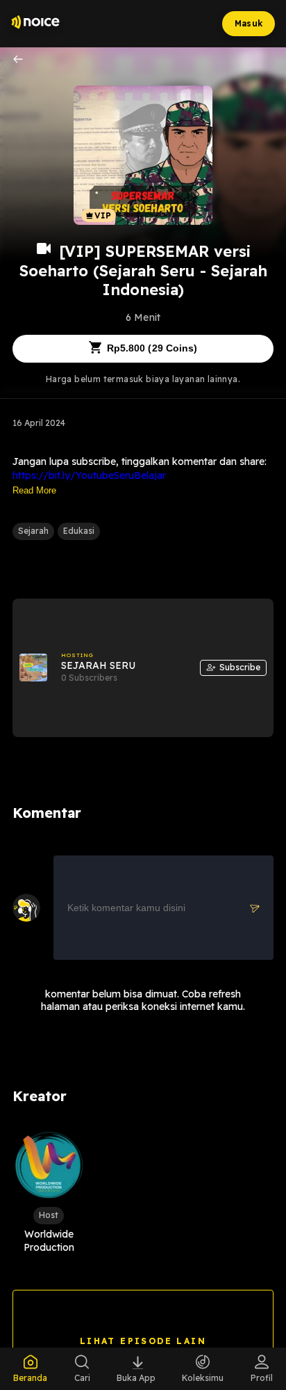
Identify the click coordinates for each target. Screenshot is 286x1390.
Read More (34, 490)
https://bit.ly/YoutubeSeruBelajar (89, 475)
